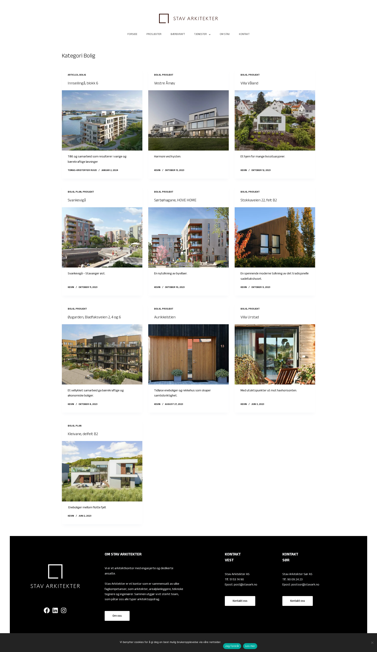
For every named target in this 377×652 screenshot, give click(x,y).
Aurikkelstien (165, 317)
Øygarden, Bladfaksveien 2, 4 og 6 (94, 317)
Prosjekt (167, 75)
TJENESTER (200, 34)
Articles (73, 75)
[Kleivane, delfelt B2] (102, 471)
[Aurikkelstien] (188, 354)
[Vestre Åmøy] (188, 120)
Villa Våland (249, 83)
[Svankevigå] (102, 237)
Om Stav (225, 34)
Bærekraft (178, 34)
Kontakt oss (240, 601)
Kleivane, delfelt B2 (83, 434)
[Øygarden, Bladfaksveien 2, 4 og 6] (102, 354)
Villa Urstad (250, 317)
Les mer (250, 645)
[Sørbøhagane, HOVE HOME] (188, 237)
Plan (78, 192)
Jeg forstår (232, 645)
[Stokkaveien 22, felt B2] (275, 237)
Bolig (82, 75)
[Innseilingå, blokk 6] (102, 120)
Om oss (117, 616)
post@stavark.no (245, 585)
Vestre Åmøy (164, 83)
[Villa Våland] (275, 120)
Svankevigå (77, 200)
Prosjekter (153, 34)
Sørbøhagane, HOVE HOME (175, 200)
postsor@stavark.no (305, 585)
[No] (372, 643)
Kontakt (244, 34)
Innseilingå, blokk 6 (83, 83)
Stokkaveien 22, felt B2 (259, 200)
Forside (132, 34)
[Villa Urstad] (275, 354)
